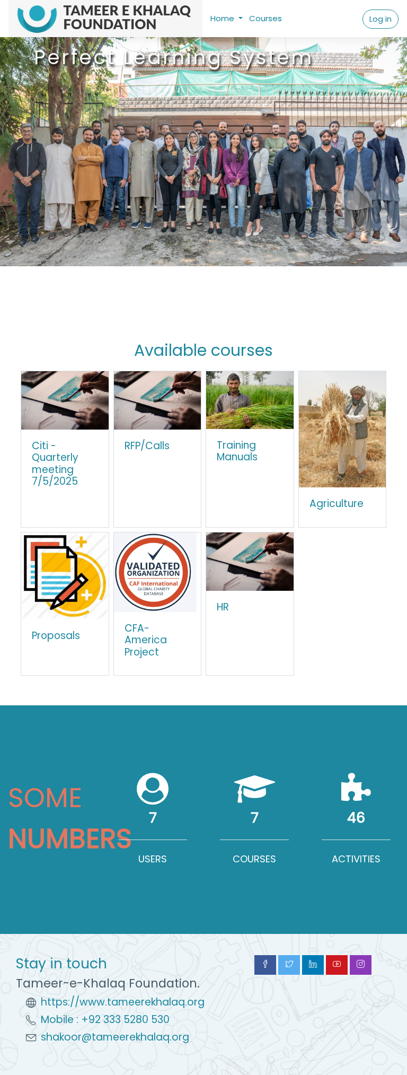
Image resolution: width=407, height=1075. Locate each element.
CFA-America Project (146, 640)
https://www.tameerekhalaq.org (123, 1002)
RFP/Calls (147, 446)
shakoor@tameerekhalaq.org (115, 1037)
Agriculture (336, 503)
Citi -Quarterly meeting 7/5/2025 (55, 464)
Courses (265, 18)
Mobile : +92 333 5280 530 (105, 1019)
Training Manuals (237, 451)
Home (223, 18)
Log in (380, 18)
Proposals (56, 635)
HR (223, 607)
